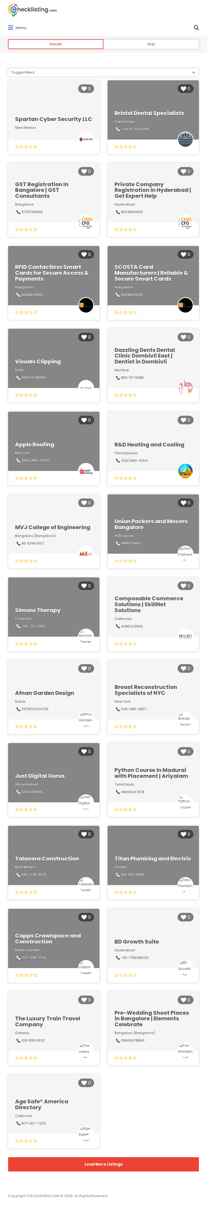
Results (56, 44)
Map (151, 44)
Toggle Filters (22, 72)
